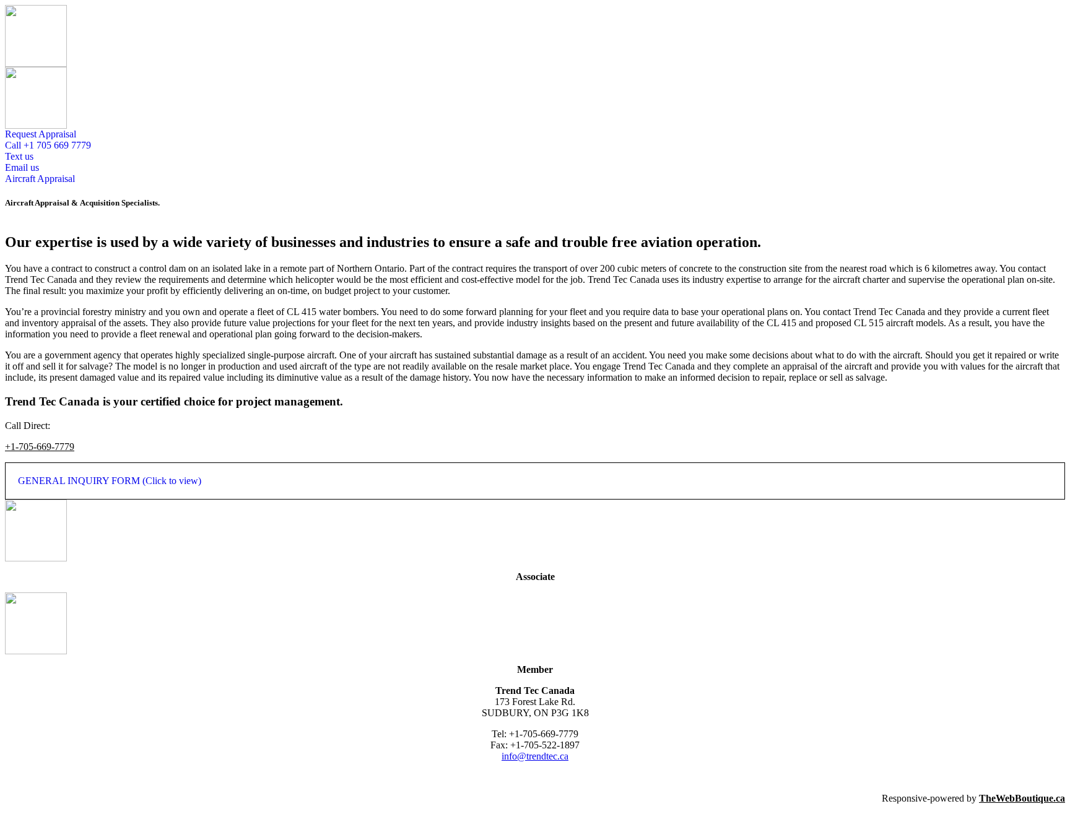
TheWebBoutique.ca (1022, 798)
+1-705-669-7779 (39, 446)
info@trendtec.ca (535, 756)
